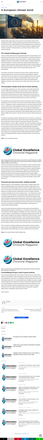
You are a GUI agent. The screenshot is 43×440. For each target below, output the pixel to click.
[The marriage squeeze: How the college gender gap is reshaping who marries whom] (9, 422)
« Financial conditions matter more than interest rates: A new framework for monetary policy (10, 311)
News (24, 384)
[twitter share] (2, 322)
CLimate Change (4, 7)
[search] (41, 1)
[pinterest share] (6, 322)
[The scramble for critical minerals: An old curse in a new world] (9, 400)
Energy (24, 396)
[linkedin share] (8, 322)
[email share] (4, 322)
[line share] (13, 322)
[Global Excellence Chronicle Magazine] (21, 1)
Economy (20, 373)
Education (21, 418)
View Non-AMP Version (25, 433)
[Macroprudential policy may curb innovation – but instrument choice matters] (9, 377)
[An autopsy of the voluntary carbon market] (6, 338)
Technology (29, 407)
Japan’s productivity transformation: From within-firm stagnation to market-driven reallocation (29, 389)
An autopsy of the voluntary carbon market (24, 336)
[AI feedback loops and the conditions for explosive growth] (9, 411)
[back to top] (40, 435)
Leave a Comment (21, 317)
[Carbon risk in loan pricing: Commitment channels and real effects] (6, 347)
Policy (24, 407)
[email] (10, 439)
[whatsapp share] (11, 322)
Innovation (25, 373)
